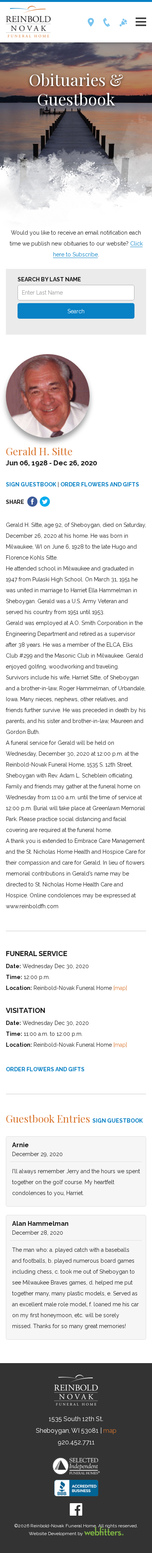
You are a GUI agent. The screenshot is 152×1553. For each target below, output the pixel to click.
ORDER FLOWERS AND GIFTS (99, 484)
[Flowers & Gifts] (123, 24)
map (110, 1430)
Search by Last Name (49, 279)
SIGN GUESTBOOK (31, 484)
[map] (120, 988)
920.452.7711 (76, 1442)
